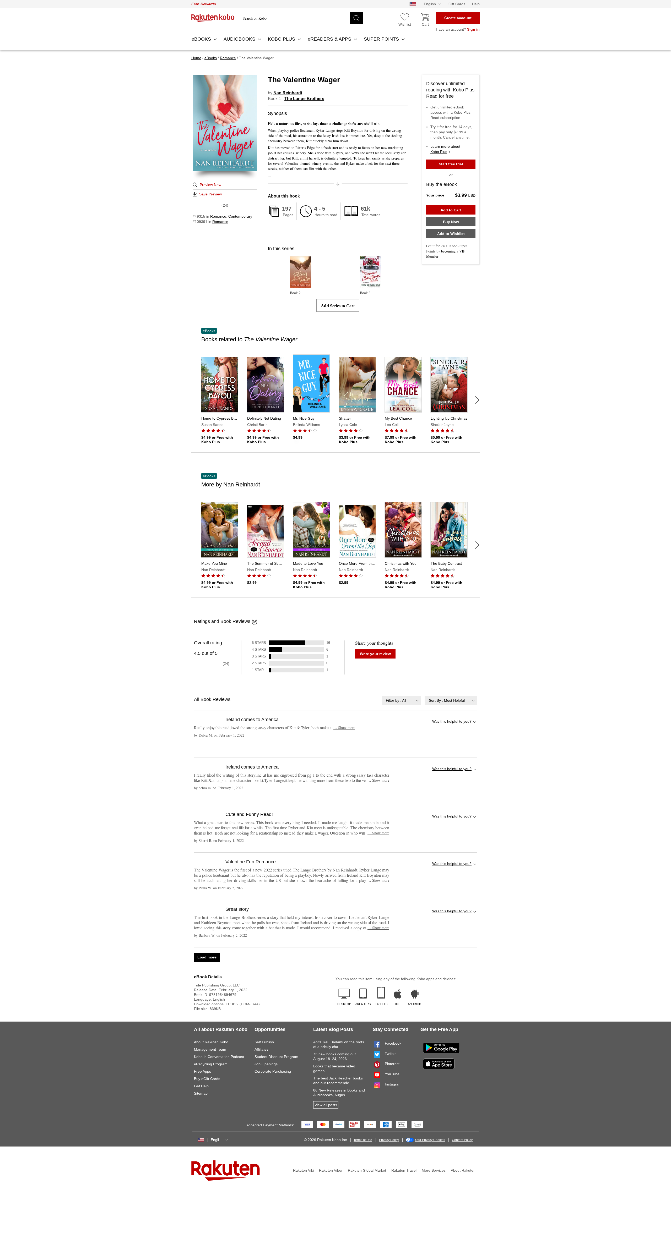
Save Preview (210, 194)
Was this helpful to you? (452, 721)
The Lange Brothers (304, 98)
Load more (207, 957)
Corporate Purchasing (273, 1071)
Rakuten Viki (303, 1170)
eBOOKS (202, 39)
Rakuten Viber (331, 1170)
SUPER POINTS (382, 39)
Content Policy (462, 1140)
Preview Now (210, 185)
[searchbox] (301, 18)
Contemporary (240, 216)
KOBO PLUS (282, 39)
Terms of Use (363, 1140)
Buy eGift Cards (207, 1079)
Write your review (375, 654)
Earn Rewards (203, 4)
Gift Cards (456, 4)
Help (476, 4)
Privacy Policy (389, 1140)
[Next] (477, 400)
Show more (344, 727)
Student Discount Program (276, 1057)
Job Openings (266, 1064)
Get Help (201, 1086)
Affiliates (261, 1049)
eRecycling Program (211, 1064)
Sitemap (201, 1093)
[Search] (356, 18)
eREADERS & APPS (330, 39)
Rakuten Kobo (213, 17)
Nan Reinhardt (287, 93)
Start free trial (451, 164)
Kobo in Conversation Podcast (219, 1057)
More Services (434, 1170)
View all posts (326, 1105)
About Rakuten (463, 1170)
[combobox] (401, 700)
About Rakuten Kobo (211, 1042)
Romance (218, 216)
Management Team (210, 1049)
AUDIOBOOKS (240, 39)
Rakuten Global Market (367, 1170)
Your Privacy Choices (430, 1140)
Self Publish (264, 1042)
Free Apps (202, 1071)
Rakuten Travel (403, 1170)
